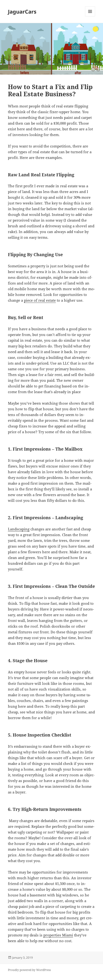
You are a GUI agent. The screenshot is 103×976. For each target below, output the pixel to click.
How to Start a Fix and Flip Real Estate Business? (50, 90)
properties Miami (58, 935)
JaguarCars (22, 11)
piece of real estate (40, 300)
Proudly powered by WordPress (29, 970)
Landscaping (18, 529)
